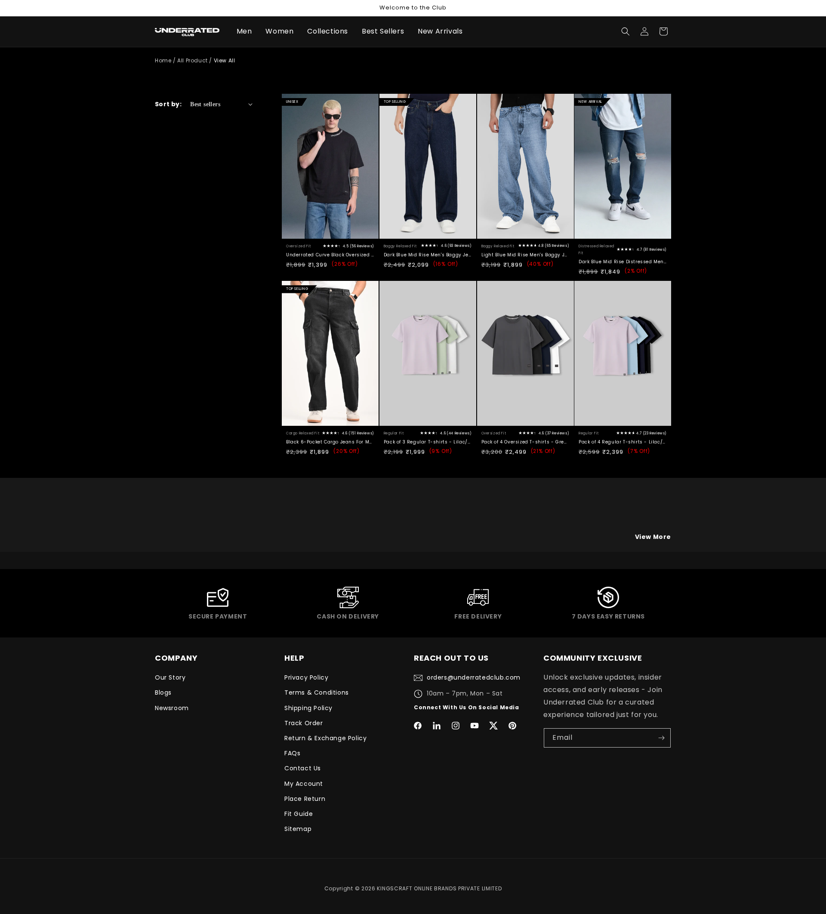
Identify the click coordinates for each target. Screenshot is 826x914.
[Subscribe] (661, 738)
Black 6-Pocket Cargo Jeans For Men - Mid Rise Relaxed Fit (330, 442)
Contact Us (302, 768)
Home (163, 60)
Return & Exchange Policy (325, 738)
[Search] (625, 31)
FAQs (292, 753)
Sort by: (168, 104)
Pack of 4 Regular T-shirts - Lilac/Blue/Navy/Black (623, 442)
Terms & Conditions (316, 692)
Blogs (163, 692)
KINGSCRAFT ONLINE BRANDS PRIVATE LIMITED (439, 888)
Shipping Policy (308, 708)
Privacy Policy (306, 677)
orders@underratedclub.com (474, 677)
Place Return (304, 798)
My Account (303, 783)
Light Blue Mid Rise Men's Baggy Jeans (525, 255)
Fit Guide (298, 813)
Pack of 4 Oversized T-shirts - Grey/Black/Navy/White (525, 442)
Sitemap (297, 829)
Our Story (170, 677)
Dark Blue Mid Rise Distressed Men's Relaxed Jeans (623, 262)
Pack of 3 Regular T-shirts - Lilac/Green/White (428, 442)
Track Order (303, 723)
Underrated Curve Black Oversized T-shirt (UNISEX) (330, 255)
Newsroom (172, 708)
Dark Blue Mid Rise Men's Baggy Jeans (428, 255)
